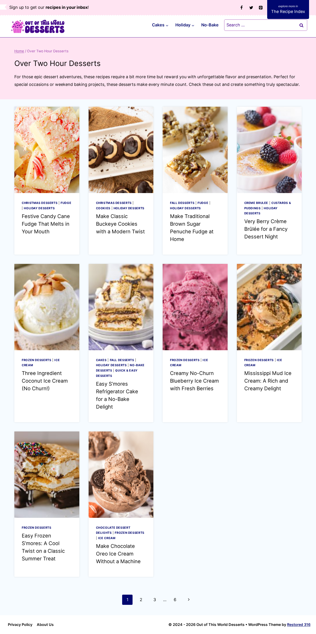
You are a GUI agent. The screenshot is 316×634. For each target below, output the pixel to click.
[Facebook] (241, 7)
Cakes (101, 360)
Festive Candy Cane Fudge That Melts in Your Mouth (46, 223)
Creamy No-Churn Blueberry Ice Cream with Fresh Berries (194, 380)
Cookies (103, 208)
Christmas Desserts (39, 203)
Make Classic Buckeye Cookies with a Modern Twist (120, 223)
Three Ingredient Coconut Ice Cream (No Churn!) (45, 380)
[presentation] (46, 150)
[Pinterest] (261, 7)
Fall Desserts (182, 203)
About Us (45, 624)
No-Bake (210, 24)
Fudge (66, 203)
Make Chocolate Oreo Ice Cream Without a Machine (118, 553)
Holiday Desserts (39, 208)
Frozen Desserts (36, 360)
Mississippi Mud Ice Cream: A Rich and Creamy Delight (267, 380)
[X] (251, 7)
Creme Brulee (256, 203)
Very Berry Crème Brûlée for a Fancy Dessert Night (266, 229)
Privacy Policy (20, 624)
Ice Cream (107, 538)
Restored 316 (298, 624)
